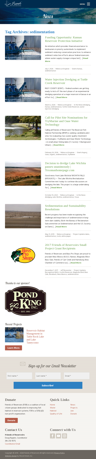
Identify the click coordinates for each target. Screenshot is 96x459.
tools (59, 236)
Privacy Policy (59, 452)
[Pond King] (25, 300)
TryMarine (71, 154)
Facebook (52, 435)
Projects (74, 407)
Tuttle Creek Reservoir (70, 106)
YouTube (58, 435)
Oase (47, 154)
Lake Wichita (57, 197)
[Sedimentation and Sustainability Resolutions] (23, 216)
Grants (74, 68)
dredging (86, 104)
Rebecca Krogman (62, 68)
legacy (84, 152)
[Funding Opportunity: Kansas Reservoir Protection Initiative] (23, 48)
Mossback (52, 274)
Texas (77, 197)
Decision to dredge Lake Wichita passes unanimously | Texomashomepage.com (65, 167)
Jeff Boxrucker (65, 270)
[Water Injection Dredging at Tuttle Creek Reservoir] (23, 90)
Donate (11, 420)
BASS (57, 272)
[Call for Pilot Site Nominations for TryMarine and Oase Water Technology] (23, 128)
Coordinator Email (12, 443)
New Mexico (62, 274)
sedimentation (50, 70)
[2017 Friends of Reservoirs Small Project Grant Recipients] (23, 255)
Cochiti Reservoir (65, 272)
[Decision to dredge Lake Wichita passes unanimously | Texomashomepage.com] (23, 173)
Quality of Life (56, 413)
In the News (78, 104)
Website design (11, 455)
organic (52, 154)
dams (87, 234)
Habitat (53, 410)
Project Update (79, 234)
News (72, 404)
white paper (66, 236)
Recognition (49, 272)
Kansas (79, 68)
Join (72, 410)
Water (52, 407)
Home (52, 404)
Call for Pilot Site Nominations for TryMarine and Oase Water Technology (66, 121)
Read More (62, 97)
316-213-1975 (10, 440)
